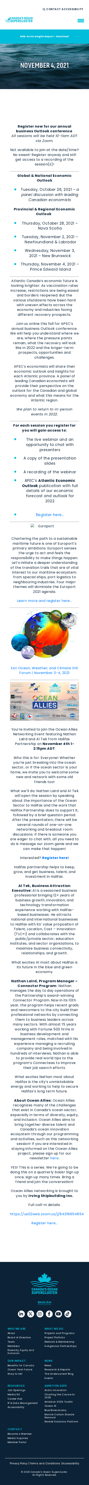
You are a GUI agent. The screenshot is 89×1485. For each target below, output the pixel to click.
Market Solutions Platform (61, 1421)
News (48, 1365)
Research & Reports (57, 1369)
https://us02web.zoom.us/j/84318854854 (47, 1214)
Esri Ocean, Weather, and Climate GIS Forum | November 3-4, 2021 (44, 670)
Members (14, 1346)
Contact (54, 9)
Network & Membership (59, 1341)
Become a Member (20, 1434)
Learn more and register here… (44, 600)
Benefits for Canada (21, 1365)
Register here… (50, 514)
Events (48, 1378)
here (54, 1158)
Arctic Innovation (55, 1390)
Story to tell (15, 1374)
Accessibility (73, 9)
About (11, 1333)
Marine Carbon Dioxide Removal (59, 1416)
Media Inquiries (18, 1438)
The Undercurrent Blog (58, 1374)
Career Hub (15, 1398)
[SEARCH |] (44, 9)
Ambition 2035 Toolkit (58, 1401)
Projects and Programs (59, 1333)
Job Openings (17, 1390)
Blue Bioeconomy (55, 1410)
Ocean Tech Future (20, 1369)
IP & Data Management (23, 1403)
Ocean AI (50, 1406)
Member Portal (17, 1442)
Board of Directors (19, 1337)
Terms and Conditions (45, 1463)
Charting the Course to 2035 (59, 1396)
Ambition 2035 (55, 1386)
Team (11, 1341)
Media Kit (14, 1394)
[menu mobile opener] (81, 20)
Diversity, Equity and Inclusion (21, 1351)
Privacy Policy (19, 1463)
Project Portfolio (54, 1337)
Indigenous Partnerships (60, 1346)
